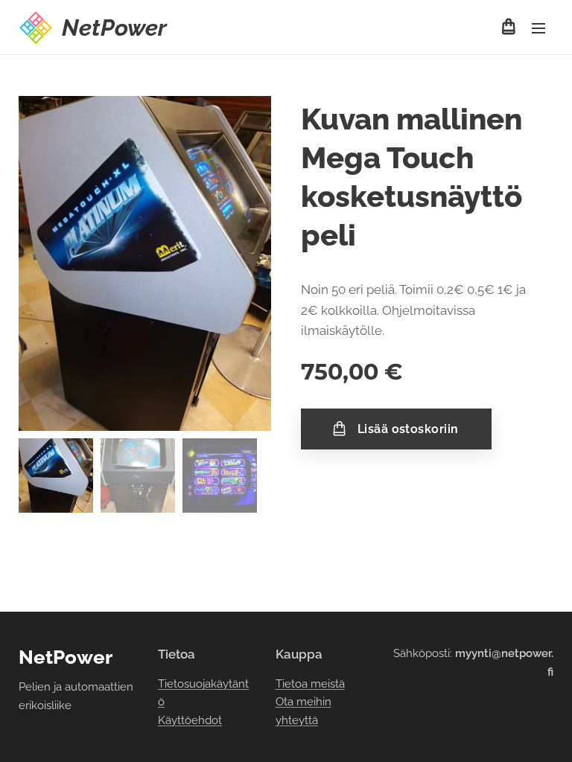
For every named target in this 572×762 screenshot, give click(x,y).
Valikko (538, 27)
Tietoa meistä (310, 684)
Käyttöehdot (190, 720)
